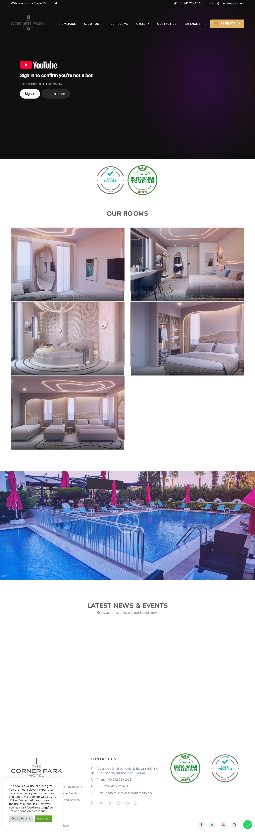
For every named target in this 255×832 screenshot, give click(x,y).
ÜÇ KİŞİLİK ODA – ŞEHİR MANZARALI (68, 445)
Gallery (142, 23)
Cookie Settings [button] (20, 818)
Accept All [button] (43, 818)
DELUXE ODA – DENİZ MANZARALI (187, 296)
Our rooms (119, 23)
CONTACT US (167, 23)
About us (92, 23)
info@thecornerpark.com (228, 3)
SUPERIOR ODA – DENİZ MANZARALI (67, 296)
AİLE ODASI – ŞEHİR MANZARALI (187, 371)
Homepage (67, 23)
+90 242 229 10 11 (190, 3)
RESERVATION (231, 23)
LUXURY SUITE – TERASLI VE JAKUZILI (68, 371)
